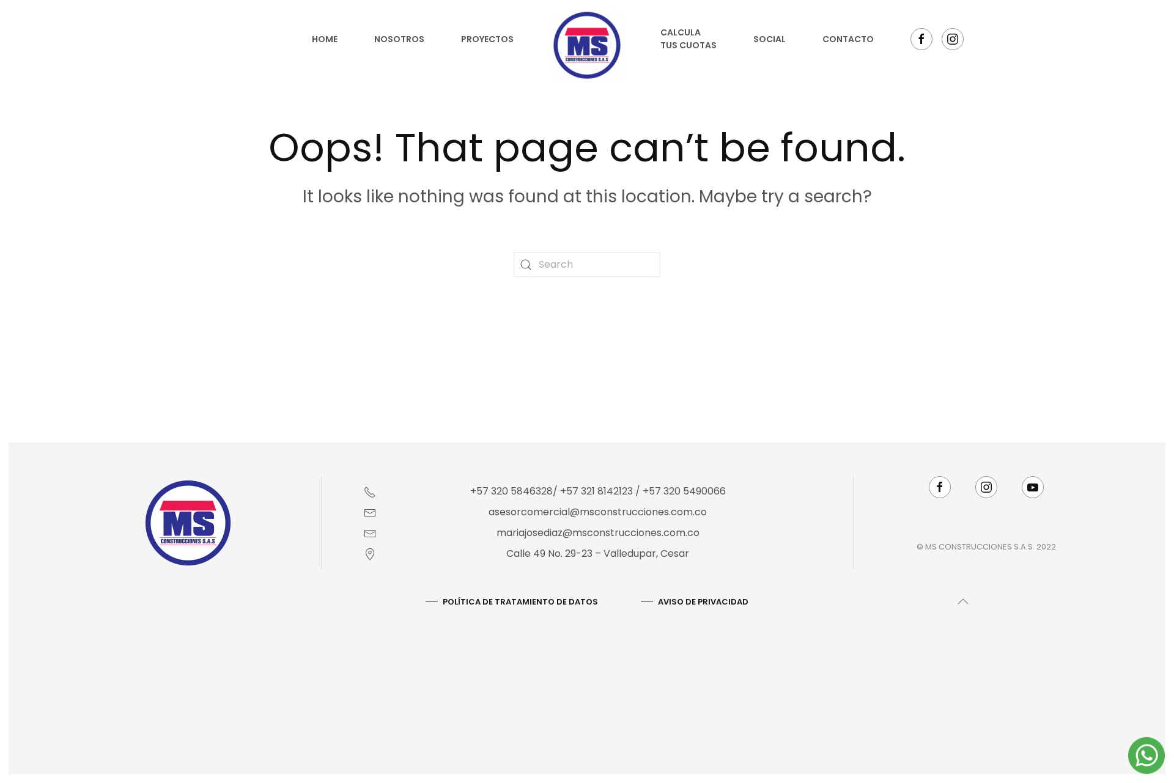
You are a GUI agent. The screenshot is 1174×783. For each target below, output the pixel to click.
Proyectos (487, 39)
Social (769, 39)
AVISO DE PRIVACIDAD (703, 602)
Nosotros (399, 39)
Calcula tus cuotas (688, 38)
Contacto (848, 39)
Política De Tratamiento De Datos (520, 602)
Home (325, 39)
